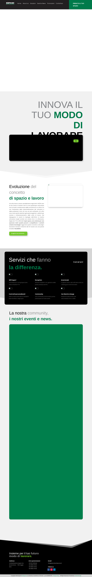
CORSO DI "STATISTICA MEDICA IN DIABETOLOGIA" (30, 372)
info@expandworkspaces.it (55, 563)
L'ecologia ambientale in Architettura (26, 415)
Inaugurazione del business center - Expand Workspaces (32, 504)
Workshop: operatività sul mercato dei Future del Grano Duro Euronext (37, 332)
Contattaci (59, 3)
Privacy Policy (56, 575)
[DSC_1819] (65, 185)
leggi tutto (17, 336)
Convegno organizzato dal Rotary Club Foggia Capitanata (33, 445)
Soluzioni (33, 3)
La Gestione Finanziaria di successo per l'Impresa (30, 360)
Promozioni (50, 3)
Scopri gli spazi (78, 262)
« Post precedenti (17, 515)
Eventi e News (41, 3)
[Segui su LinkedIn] (54, 569)
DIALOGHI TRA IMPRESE (21, 385)
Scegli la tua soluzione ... (18, 233)
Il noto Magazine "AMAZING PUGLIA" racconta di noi (30, 430)
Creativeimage (77, 575)
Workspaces (24, 575)
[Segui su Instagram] (51, 569)
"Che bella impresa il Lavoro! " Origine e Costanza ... (30, 400)
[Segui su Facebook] (48, 569)
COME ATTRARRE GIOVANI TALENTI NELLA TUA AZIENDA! (31, 347)
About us (26, 3)
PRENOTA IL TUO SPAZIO (78, 4)
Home (19, 3)
